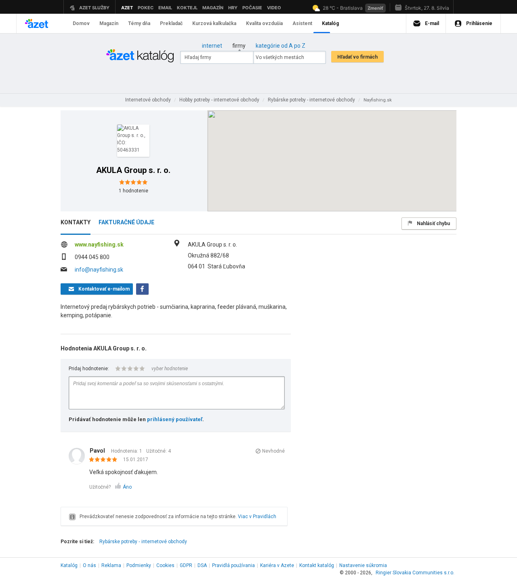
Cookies (165, 565)
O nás (89, 565)
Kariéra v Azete (277, 565)
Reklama (111, 565)
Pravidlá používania (233, 565)
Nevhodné (273, 451)
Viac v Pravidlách (257, 516)
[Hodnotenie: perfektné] (105, 460)
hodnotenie (133, 191)
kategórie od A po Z (280, 45)
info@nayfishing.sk (99, 269)
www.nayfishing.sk (99, 244)
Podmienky (138, 565)
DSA (202, 565)
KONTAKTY (75, 222)
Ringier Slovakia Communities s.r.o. (415, 573)
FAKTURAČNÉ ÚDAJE (126, 222)
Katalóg (69, 565)
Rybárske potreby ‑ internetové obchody (143, 541)
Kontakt (316, 565)
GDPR (186, 565)
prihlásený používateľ (174, 419)
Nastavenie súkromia (363, 565)
